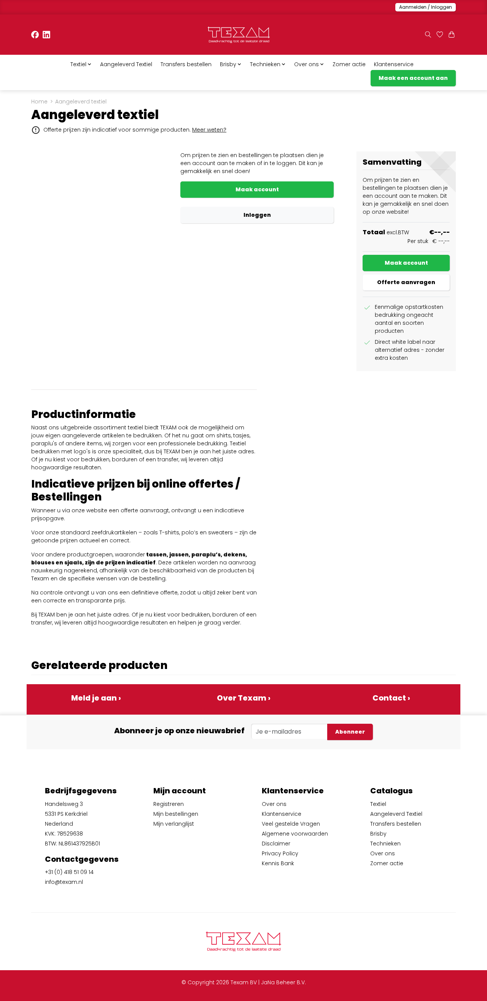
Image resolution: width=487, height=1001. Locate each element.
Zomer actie (349, 64)
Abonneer (350, 732)
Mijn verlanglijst (173, 824)
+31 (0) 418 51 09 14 (69, 872)
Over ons (274, 804)
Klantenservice (394, 64)
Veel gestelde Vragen (291, 824)
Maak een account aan (413, 78)
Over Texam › (244, 698)
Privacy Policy (280, 853)
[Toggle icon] (427, 34)
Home (39, 101)
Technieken (385, 843)
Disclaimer (276, 843)
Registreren (168, 804)
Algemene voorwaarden (295, 833)
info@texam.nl (64, 882)
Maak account (257, 189)
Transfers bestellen (186, 64)
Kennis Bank (278, 863)
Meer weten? (209, 129)
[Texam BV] (238, 34)
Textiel (378, 804)
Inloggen (257, 215)
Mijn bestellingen (175, 814)
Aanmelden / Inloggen (425, 7)
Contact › (391, 698)
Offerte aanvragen (406, 282)
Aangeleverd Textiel (126, 64)
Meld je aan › (96, 698)
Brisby (378, 833)
